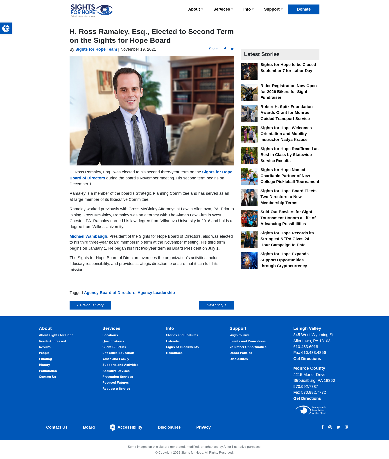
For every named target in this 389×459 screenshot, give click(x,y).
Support (272, 9)
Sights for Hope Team (95, 49)
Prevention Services (117, 376)
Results (45, 347)
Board (89, 427)
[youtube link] (346, 427)
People (44, 353)
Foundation (48, 371)
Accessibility (130, 427)
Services (221, 9)
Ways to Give (240, 335)
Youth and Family (115, 359)
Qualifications (113, 341)
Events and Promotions (248, 341)
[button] (6, 28)
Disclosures (239, 359)
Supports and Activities (120, 364)
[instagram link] (330, 427)
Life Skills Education (118, 353)
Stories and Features (182, 335)
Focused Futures (115, 382)
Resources (174, 353)
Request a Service (116, 388)
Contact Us (47, 376)
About (194, 9)
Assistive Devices (116, 371)
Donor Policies (241, 353)
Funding (45, 359)
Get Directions (307, 358)
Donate (304, 9)
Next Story (216, 305)
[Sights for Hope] (92, 11)
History (44, 364)
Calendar (173, 341)
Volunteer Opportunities (248, 347)
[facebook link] (322, 427)
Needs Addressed (52, 341)
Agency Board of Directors (109, 292)
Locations (110, 335)
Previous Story (91, 305)
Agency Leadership (156, 292)
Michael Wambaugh (88, 236)
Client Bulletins (114, 347)
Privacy (203, 427)
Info (247, 9)
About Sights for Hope (56, 335)
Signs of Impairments (182, 347)
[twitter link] (338, 427)
